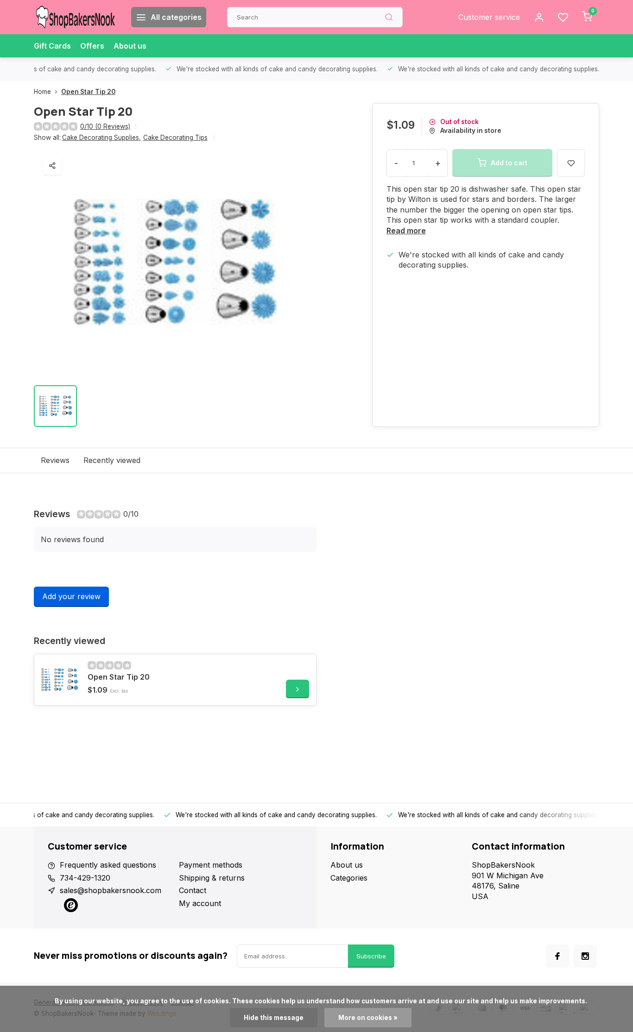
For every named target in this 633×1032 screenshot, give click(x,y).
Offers (92, 45)
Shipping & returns (212, 877)
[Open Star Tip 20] (59, 679)
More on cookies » (368, 1017)
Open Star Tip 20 (88, 91)
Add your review (71, 596)
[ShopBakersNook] (75, 17)
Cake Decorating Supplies (101, 137)
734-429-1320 (85, 877)
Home (42, 91)
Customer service (489, 17)
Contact (192, 890)
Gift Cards (52, 45)
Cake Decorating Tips (175, 137)
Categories (348, 877)
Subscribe (371, 956)
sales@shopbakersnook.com (110, 890)
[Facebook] (557, 956)
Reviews (55, 460)
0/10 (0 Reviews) (105, 126)
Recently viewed (111, 460)
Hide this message (274, 1017)
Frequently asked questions (108, 864)
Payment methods (210, 864)
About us (130, 45)
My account (200, 903)
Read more (406, 230)
